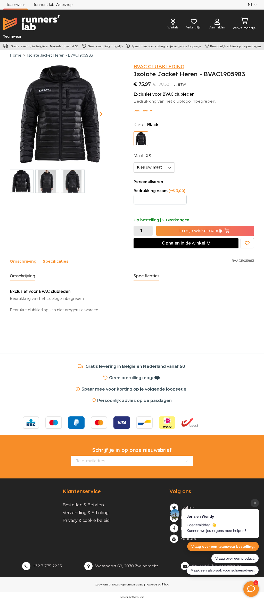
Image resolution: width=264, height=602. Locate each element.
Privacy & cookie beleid (86, 520)
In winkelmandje (202, 230)
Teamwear (12, 36)
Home (15, 55)
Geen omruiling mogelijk (105, 46)
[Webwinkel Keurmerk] (222, 422)
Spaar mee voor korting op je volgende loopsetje (167, 46)
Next (101, 114)
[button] (186, 243)
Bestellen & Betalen (83, 504)
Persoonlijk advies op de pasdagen (235, 46)
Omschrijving (23, 261)
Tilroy (165, 584)
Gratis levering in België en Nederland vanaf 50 (44, 46)
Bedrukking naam (159, 190)
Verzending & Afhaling (86, 512)
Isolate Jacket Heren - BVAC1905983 (60, 55)
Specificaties (55, 261)
